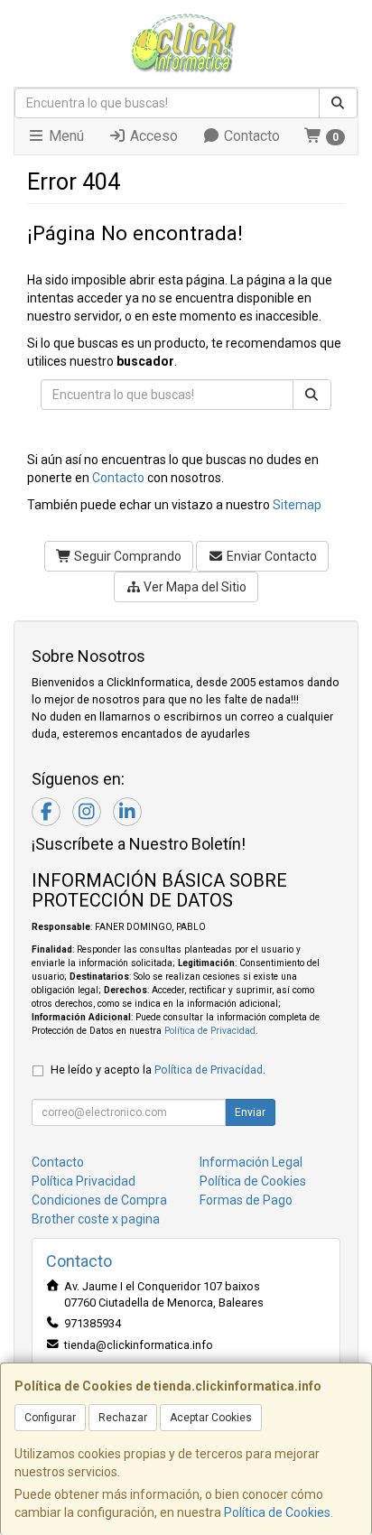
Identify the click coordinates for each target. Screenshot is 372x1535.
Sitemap (297, 505)
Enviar (250, 1112)
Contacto (250, 135)
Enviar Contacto (270, 556)
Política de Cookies (277, 1512)
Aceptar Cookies (211, 1417)
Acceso (152, 135)
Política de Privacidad (210, 1031)
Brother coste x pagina (96, 1219)
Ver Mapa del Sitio (193, 587)
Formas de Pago (246, 1200)
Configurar (50, 1417)
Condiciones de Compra (99, 1200)
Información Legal (251, 1162)
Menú (64, 135)
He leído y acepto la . (158, 1069)
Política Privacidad (83, 1181)
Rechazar (122, 1417)
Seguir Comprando (126, 556)
